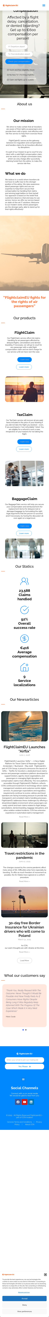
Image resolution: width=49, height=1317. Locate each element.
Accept (24, 1299)
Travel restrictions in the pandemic (24, 855)
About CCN (29, 1124)
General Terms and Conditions (19, 1122)
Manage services (24, 1292)
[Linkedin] (31, 1102)
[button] (45, 1274)
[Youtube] (24, 1102)
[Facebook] (18, 1102)
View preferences (24, 1311)
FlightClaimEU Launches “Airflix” (24, 749)
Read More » (24, 817)
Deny (24, 1305)
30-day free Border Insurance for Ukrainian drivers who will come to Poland (24, 929)
